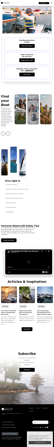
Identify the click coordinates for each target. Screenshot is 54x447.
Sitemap (31, 410)
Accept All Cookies (40, 442)
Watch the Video (9, 240)
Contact (38, 408)
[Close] (51, 433)
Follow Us (43, 3)
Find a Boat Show (10, 202)
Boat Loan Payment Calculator (14, 193)
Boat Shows (41, 306)
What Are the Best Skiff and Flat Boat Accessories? (25, 312)
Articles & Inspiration (11, 184)
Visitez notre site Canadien (8, 424)
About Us (31, 408)
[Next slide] (48, 24)
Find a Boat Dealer (10, 207)
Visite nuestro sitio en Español (9, 427)
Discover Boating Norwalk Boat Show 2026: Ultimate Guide (44, 312)
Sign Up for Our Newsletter (10, 434)
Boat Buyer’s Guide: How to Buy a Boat (16, 189)
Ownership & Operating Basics (14, 198)
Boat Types (23, 306)
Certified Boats (9, 212)
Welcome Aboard (27, 46)
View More (27, 329)
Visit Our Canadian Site (7, 422)
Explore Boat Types (27, 60)
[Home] (5, 3)
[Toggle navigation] (51, 3)
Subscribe (27, 369)
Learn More (27, 74)
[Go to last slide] (5, 24)
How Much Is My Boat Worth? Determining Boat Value (8, 312)
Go (49, 422)
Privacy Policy (45, 408)
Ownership (5, 306)
